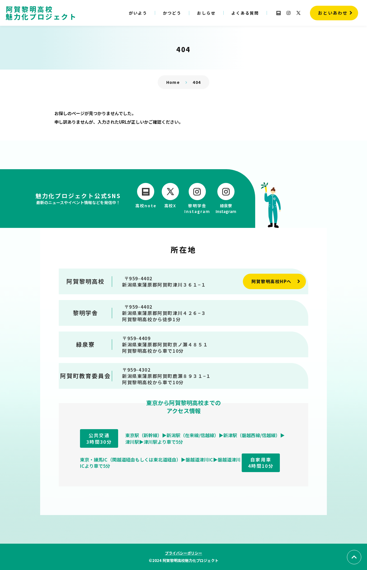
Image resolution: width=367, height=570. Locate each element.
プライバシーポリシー (183, 553)
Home (173, 82)
